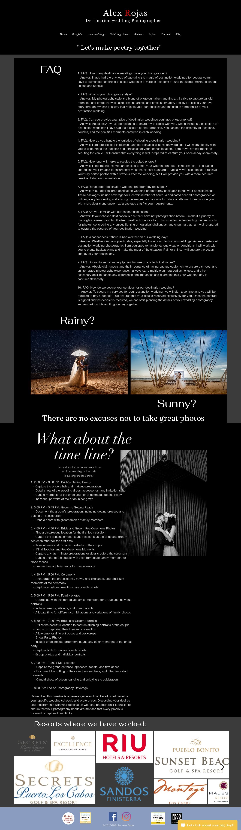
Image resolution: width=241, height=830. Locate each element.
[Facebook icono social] (113, 816)
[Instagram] (126, 816)
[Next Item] (223, 767)
